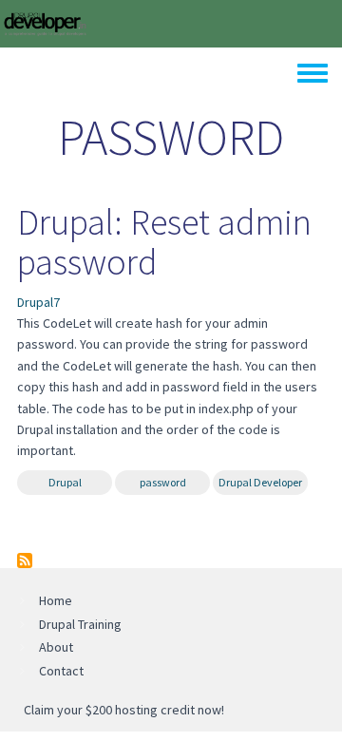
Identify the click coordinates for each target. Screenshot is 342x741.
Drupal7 (38, 302)
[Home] (45, 21)
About (56, 647)
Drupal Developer (260, 482)
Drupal (65, 482)
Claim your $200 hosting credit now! (124, 709)
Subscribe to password (24, 560)
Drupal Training (80, 624)
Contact (61, 670)
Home (55, 600)
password (163, 482)
